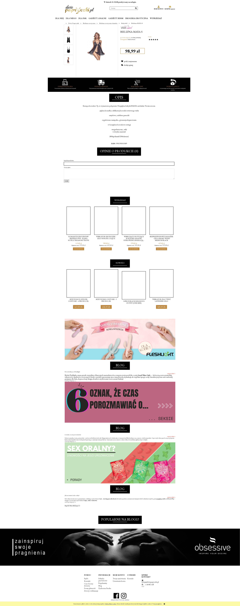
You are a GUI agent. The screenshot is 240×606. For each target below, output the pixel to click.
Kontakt (87, 581)
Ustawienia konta (119, 581)
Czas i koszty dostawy (88, 585)
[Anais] (126, 26)
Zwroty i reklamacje (91, 591)
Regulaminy (102, 583)
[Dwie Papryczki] (79, 9)
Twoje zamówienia (119, 578)
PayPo (86, 578)
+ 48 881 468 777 (148, 585)
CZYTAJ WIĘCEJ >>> (70, 381)
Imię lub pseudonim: (69, 160)
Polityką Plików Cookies (110, 604)
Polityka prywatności (102, 579)
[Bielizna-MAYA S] (68, 29)
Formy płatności (89, 588)
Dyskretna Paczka (104, 588)
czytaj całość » (171, 373)
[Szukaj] (136, 8)
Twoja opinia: (67, 167)
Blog (100, 586)
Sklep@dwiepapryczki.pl (150, 582)
